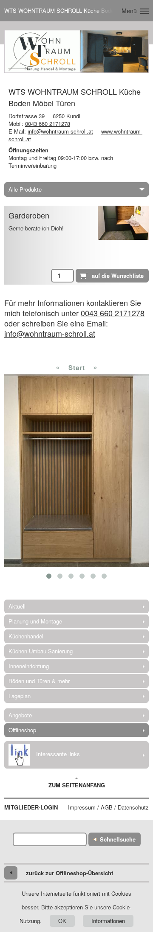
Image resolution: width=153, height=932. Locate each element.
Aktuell (17, 606)
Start (76, 367)
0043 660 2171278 (47, 123)
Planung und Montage (35, 621)
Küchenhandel (25, 636)
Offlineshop (22, 730)
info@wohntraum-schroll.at (60, 131)
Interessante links (58, 754)
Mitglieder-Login (31, 807)
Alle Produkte (25, 189)
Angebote (20, 715)
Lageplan (19, 696)
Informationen (108, 921)
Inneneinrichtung (28, 666)
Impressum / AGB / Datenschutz (108, 807)
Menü (129, 10)
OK (62, 921)
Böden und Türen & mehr (39, 681)
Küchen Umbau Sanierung (40, 651)
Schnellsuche (118, 839)
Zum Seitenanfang (76, 785)
